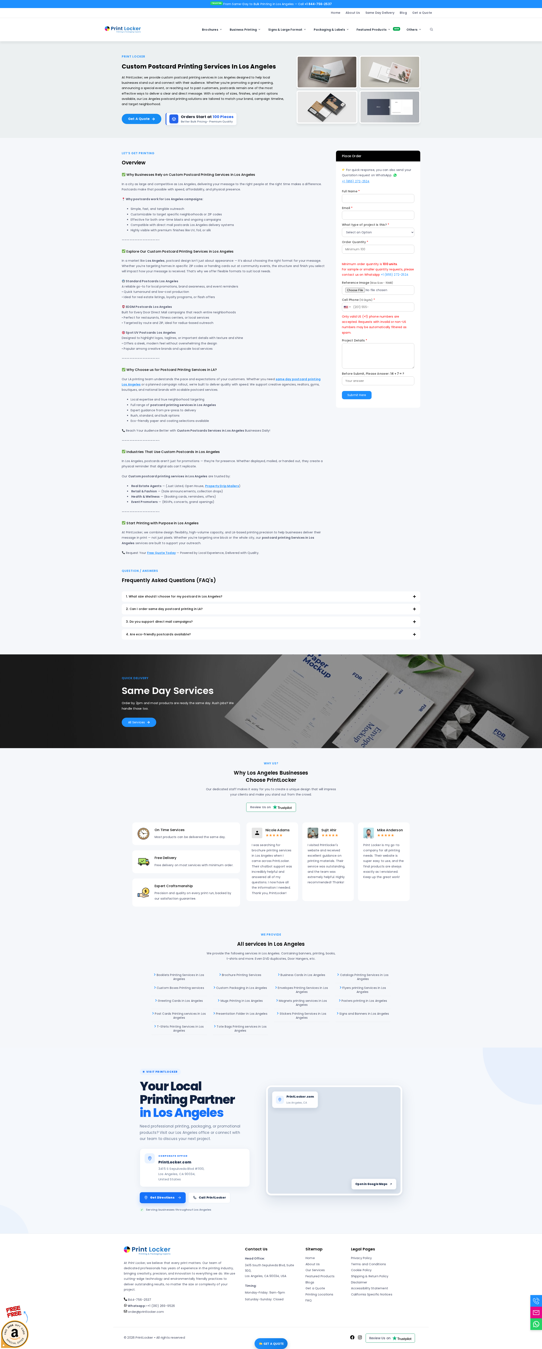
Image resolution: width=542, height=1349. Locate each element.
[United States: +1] (347, 307)
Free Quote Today (161, 553)
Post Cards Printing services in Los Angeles (180, 1016)
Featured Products (372, 30)
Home (335, 13)
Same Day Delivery (379, 13)
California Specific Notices (371, 1294)
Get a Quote (422, 13)
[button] (431, 29)
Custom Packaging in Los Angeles (241, 988)
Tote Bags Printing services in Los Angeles (241, 1028)
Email (347, 208)
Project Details (354, 340)
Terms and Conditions (368, 1264)
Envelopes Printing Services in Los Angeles (302, 990)
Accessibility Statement (369, 1288)
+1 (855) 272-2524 (355, 181)
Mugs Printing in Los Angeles (241, 1001)
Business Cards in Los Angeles (302, 975)
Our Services (315, 1270)
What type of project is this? (365, 225)
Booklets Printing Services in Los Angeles (180, 977)
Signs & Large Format (285, 30)
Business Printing (243, 30)
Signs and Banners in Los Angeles (364, 1014)
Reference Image (367, 283)
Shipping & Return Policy (370, 1276)
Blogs (310, 1282)
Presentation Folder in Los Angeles (241, 1014)
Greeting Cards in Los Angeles (180, 1001)
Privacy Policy (361, 1258)
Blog (403, 13)
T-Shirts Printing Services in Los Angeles (180, 1028)
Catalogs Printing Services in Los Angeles (364, 977)
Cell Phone (358, 300)
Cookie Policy (361, 1270)
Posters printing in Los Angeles (364, 1001)
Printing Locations (319, 1294)
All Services (136, 722)
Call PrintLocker (212, 1197)
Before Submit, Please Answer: (373, 374)
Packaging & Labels (329, 30)
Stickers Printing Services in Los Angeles (302, 1016)
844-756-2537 (139, 1300)
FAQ (309, 1300)
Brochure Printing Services (241, 975)
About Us (353, 13)
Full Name (351, 191)
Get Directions (162, 1197)
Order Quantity (355, 242)
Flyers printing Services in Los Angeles (364, 990)
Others (412, 30)
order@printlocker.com (145, 1312)
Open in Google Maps (371, 1184)
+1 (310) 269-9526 (151, 1306)
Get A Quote (139, 118)
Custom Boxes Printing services (180, 988)
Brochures (210, 30)
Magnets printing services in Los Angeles (302, 1003)
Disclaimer (359, 1282)
